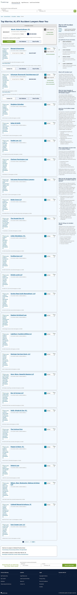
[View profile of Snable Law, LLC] (5, 146)
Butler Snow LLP (16, 200)
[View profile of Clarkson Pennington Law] (5, 165)
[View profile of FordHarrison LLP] (5, 261)
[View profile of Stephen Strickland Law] (5, 320)
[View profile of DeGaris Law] (5, 470)
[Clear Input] (35, 11)
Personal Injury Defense (14, 549)
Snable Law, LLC (16, 140)
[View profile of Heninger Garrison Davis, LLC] (5, 360)
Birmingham (5, 554)
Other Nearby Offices (6, 63)
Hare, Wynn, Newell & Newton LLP (22, 374)
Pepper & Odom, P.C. (17, 447)
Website (22, 41)
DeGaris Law (15, 465)
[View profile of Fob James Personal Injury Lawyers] (5, 185)
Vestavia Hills (11, 554)
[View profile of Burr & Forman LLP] (5, 397)
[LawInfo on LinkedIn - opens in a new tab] (75, 575)
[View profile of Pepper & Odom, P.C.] (5, 452)
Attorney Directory (7, 16)
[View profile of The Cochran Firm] (5, 434)
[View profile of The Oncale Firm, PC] (5, 223)
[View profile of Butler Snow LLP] (5, 205)
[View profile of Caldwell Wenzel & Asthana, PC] (5, 510)
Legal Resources (25, 2)
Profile (35, 41)
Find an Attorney (4, 572)
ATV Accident (14, 16)
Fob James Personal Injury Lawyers (22, 179)
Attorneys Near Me (16, 2)
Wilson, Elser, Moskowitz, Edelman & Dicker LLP (25, 483)
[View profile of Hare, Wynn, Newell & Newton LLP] (5, 379)
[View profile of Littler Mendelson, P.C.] (5, 242)
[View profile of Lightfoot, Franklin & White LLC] (5, 340)
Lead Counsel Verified (34, 2)
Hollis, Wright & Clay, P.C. (19, 410)
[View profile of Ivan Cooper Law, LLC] (5, 530)
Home (2, 16)
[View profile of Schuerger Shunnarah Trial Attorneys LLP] (5, 81)
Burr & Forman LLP (17, 393)
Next (33, 541)
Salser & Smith (15, 123)
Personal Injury (5, 549)
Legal (40, 572)
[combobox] (19, 11)
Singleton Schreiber (17, 104)
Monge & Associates (17, 48)
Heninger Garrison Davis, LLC (20, 354)
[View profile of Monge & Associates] (5, 54)
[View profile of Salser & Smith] (5, 127)
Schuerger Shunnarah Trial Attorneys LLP (25, 74)
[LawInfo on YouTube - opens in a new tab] (70, 575)
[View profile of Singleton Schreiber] (5, 109)
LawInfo (22, 572)
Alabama (18, 16)
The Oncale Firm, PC (17, 218)
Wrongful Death (23, 549)
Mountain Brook (24, 554)
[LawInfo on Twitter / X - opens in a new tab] (65, 575)
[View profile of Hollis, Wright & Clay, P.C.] (5, 416)
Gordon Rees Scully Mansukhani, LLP (23, 294)
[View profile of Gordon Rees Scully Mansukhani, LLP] (5, 300)
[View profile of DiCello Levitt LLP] (5, 280)
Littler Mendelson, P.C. (18, 236)
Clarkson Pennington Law (19, 159)
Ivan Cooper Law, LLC (18, 524)
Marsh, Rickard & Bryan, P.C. (20, 29)
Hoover (15, 554)
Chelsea (19, 554)
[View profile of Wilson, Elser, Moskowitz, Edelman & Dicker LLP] (5, 489)
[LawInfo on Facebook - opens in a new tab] (60, 575)
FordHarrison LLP (16, 256)
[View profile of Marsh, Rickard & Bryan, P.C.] (6, 32)
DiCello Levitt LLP (16, 275)
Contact (10, 41)
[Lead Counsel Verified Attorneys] (61, 30)
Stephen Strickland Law (18, 315)
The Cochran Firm (17, 429)
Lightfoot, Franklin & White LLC (21, 334)
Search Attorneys (69, 565)
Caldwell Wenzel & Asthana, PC (21, 504)
